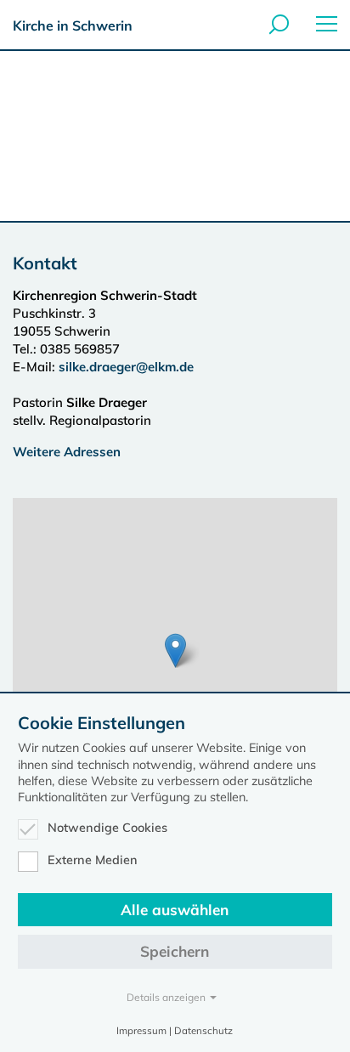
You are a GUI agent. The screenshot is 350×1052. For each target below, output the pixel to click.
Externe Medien (93, 860)
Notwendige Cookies (107, 827)
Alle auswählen (175, 910)
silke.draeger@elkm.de (126, 367)
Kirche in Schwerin (73, 25)
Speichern (174, 951)
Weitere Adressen (67, 452)
